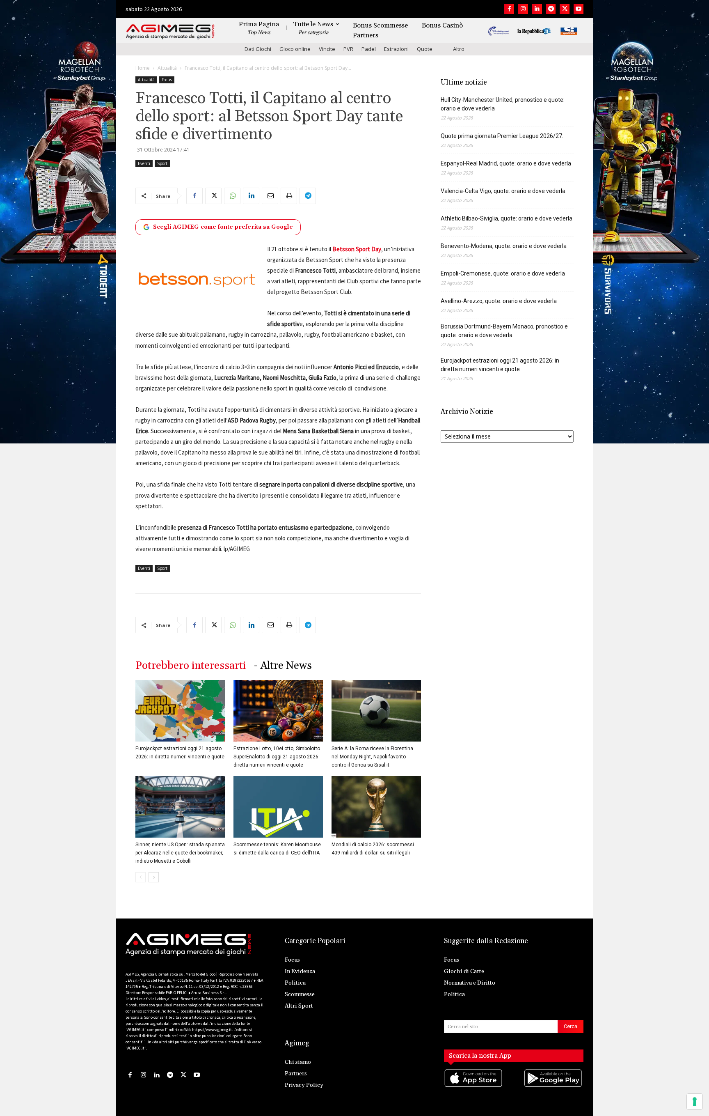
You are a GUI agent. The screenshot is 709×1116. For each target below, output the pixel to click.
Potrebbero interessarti (190, 665)
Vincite (327, 49)
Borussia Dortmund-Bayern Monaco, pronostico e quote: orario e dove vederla (504, 330)
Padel (368, 49)
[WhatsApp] (232, 196)
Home (142, 67)
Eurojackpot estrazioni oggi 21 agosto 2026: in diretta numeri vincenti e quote (500, 364)
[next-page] (154, 877)
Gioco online (295, 49)
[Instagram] (523, 9)
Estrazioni (396, 49)
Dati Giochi (258, 49)
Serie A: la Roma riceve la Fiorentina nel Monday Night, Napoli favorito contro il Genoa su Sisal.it (372, 757)
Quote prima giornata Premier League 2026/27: (502, 136)
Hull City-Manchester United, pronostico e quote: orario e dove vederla (503, 104)
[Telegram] (551, 9)
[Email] (270, 196)
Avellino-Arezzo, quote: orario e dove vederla (499, 301)
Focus (167, 80)
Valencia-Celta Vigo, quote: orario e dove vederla (503, 191)
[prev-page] (140, 877)
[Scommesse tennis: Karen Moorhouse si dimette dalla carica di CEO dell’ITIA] (278, 807)
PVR (348, 49)
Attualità (167, 67)
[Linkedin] (537, 9)
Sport (162, 163)
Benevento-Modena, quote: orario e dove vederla (504, 246)
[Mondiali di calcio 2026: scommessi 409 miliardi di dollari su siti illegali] (376, 807)
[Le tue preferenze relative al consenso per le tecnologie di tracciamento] (694, 1101)
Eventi (144, 163)
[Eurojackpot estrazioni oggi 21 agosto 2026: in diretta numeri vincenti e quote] (180, 711)
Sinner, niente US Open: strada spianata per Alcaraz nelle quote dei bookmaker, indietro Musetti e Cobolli (180, 853)
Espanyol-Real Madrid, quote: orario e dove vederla (506, 163)
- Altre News (283, 665)
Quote (424, 49)
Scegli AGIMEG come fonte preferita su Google (223, 227)
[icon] (474, 1086)
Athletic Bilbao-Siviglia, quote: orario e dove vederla (506, 218)
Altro (458, 49)
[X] (564, 9)
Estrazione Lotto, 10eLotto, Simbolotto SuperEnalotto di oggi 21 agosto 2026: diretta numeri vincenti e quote (276, 757)
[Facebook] (509, 9)
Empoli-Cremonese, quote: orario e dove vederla (503, 273)
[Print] (289, 196)
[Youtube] (578, 9)
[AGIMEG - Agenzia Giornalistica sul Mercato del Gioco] (170, 32)
